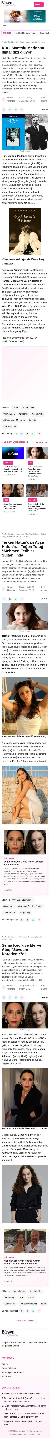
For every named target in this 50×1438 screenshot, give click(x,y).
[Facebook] (4, 109)
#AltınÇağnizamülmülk (22, 900)
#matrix (32, 420)
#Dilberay (23, 414)
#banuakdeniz (18, 1291)
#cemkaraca (9, 414)
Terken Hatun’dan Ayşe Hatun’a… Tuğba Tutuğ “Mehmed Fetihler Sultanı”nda (35, 471)
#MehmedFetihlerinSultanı (30, 906)
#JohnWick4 (37, 414)
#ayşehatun (8, 906)
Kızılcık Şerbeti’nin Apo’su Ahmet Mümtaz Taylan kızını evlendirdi (22, 1262)
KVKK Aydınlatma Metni (13, 1372)
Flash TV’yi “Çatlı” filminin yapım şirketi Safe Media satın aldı (12, 469)
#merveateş (8, 1297)
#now (20, 1297)
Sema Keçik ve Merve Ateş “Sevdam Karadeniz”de (12, 506)
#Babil (15, 407)
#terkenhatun (9, 912)
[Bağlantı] (21, 109)
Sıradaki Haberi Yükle (25, 1321)
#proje (31, 1297)
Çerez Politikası (9, 1368)
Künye (5, 1364)
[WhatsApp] (16, 109)
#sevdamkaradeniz (28, 1304)
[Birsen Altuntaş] (8, 4)
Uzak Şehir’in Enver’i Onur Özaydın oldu (22, 1394)
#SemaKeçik (9, 1304)
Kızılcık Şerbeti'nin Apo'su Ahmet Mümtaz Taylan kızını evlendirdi (37, 507)
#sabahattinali (9, 426)
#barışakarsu (28, 407)
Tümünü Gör (42, 442)
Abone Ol (39, 4)
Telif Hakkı (6, 1377)
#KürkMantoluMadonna (14, 420)
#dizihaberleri (36, 1291)
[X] (10, 109)
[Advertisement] (25, 374)
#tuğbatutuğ (25, 912)
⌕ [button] (47, 4)
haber (43, 1304)
